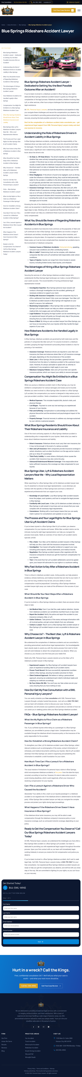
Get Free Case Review (61, 10)
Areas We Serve (11, 25)
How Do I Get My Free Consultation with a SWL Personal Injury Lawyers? (11, 182)
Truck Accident (30, 1041)
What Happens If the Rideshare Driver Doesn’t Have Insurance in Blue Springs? (10, 235)
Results (4, 1045)
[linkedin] (48, 1027)
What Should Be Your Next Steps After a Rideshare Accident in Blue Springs (11, 160)
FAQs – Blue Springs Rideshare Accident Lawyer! (11, 190)
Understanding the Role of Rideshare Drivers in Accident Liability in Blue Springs (12, 69)
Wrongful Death (30, 1057)
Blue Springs (22, 25)
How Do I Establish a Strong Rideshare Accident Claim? (11, 207)
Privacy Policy (31, 1068)
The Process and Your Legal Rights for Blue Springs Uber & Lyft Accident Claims (11, 141)
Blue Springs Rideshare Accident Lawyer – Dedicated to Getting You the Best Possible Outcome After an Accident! (12, 57)
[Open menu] (79, 10)
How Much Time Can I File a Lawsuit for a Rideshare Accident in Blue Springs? (11, 215)
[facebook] (34, 1027)
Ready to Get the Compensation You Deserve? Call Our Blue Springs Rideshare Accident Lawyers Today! (12, 249)
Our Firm (4, 1038)
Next (39, 942)
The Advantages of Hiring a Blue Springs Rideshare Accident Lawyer (11, 88)
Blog (3, 1051)
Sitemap (52, 1068)
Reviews (4, 1048)
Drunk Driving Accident (32, 1051)
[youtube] (44, 1027)
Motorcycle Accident (32, 1045)
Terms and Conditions (42, 1068)
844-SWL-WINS (17, 887)
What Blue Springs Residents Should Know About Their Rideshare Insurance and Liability (12, 118)
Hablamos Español (74, 2)
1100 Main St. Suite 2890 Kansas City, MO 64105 (64, 1039)
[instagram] (38, 1027)
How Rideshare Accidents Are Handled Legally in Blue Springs (12, 98)
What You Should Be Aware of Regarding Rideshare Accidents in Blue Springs (11, 79)
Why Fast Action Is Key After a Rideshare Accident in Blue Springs (12, 151)
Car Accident (29, 1038)
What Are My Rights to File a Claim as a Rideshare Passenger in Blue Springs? (11, 199)
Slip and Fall (29, 1054)
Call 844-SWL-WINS (28, 986)
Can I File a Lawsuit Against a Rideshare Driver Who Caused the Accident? (12, 225)
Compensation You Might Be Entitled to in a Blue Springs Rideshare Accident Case (12, 108)
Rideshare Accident (31, 1048)
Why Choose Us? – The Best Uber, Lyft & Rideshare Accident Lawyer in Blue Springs (11, 171)
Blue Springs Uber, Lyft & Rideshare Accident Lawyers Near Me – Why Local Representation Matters (12, 130)
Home (3, 25)
